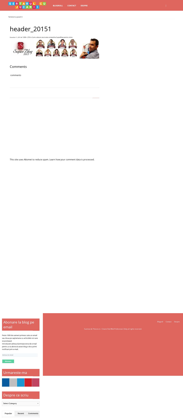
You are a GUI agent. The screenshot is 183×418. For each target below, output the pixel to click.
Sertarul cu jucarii (15, 17)
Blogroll (58, 5)
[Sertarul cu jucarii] (27, 5)
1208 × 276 (26, 37)
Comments (33, 413)
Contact (71, 5)
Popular (8, 413)
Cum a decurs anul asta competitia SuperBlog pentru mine (52, 37)
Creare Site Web (108, 329)
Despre (84, 5)
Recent (21, 413)
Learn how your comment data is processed (71, 159)
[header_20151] (54, 57)
